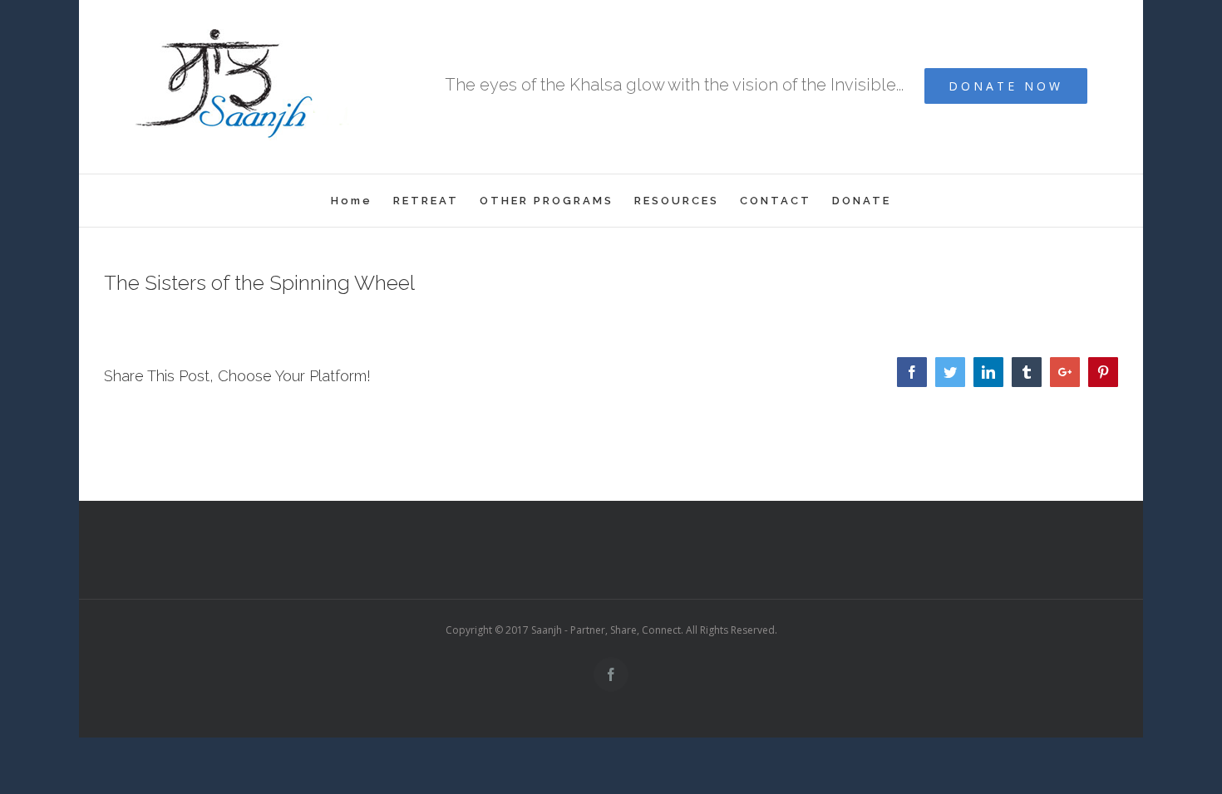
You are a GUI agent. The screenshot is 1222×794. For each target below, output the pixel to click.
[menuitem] (362, 200)
